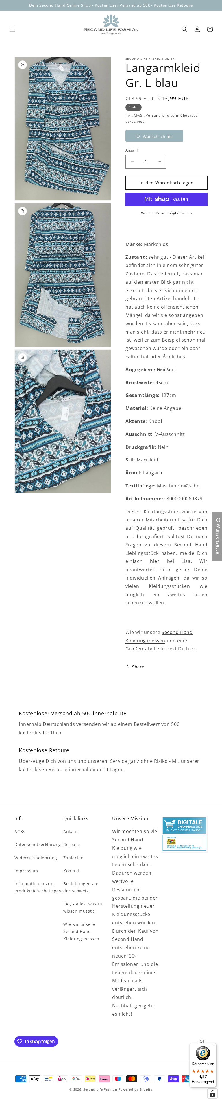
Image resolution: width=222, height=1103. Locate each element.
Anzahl (131, 150)
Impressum (26, 870)
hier (154, 561)
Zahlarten (73, 857)
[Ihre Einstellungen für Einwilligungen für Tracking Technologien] (212, 1093)
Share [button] (138, 666)
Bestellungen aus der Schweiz (81, 887)
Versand (153, 115)
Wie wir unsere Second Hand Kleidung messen (81, 931)
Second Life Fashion (100, 1089)
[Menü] (212, 1046)
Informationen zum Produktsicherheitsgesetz (40, 887)
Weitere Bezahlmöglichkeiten (166, 213)
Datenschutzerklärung (37, 844)
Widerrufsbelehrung (35, 857)
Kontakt (71, 870)
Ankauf (70, 831)
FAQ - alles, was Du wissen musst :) (83, 907)
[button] (12, 29)
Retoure (71, 844)
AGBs (19, 831)
